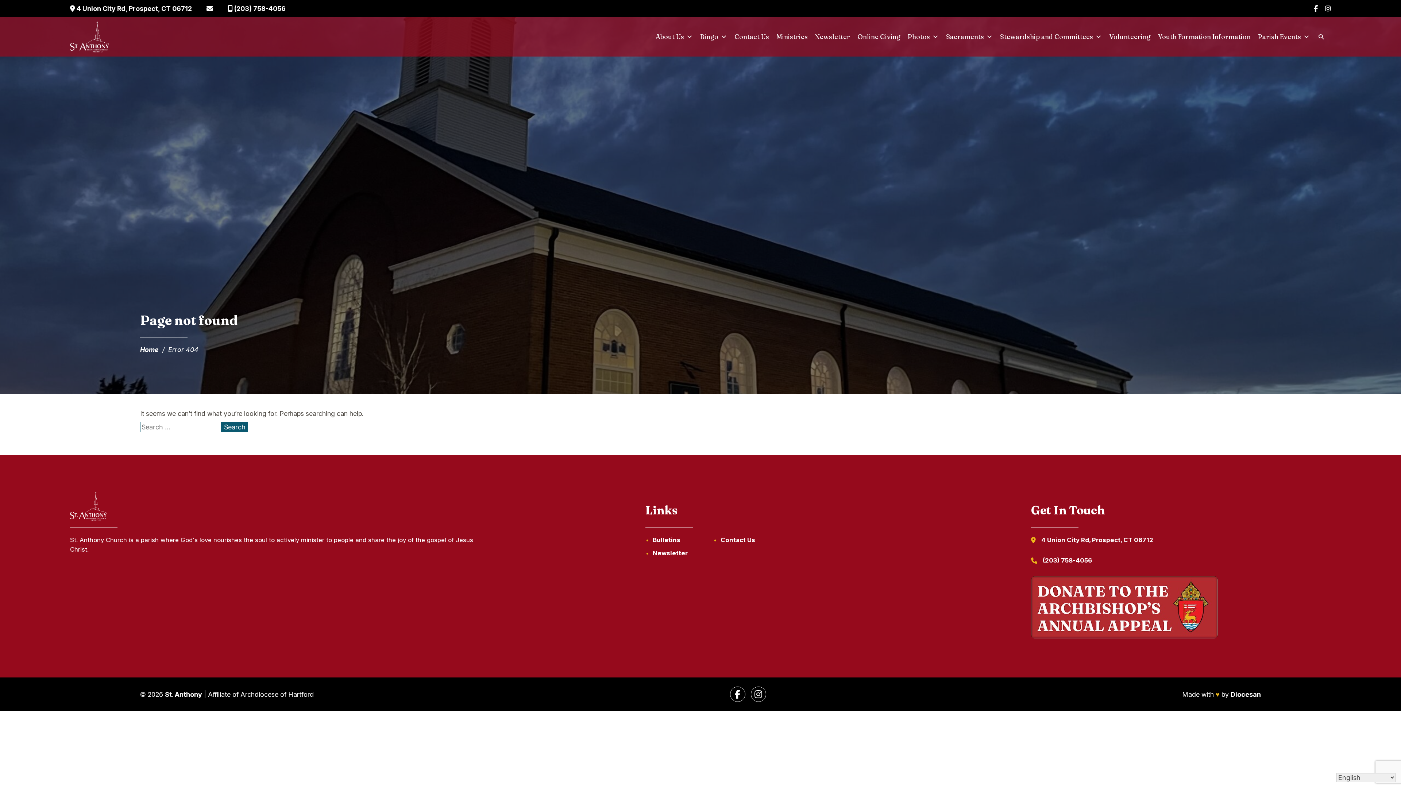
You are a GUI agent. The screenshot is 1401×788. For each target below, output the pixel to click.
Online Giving (878, 36)
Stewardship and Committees (1046, 36)
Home (149, 350)
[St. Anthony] (89, 37)
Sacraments (965, 36)
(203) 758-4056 (259, 8)
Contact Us (751, 36)
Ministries (792, 36)
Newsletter (832, 36)
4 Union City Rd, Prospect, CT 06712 (133, 8)
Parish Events (1279, 36)
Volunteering (1130, 36)
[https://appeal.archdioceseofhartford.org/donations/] (1124, 608)
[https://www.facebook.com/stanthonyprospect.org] (737, 694)
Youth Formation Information (1204, 36)
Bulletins (666, 540)
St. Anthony (183, 694)
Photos (919, 36)
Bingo (709, 36)
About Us (670, 36)
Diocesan (1246, 694)
